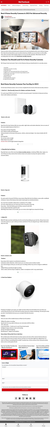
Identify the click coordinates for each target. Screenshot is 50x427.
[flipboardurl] (34, 399)
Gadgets (7, 9)
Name (3, 378)
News (9, 5)
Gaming (40, 5)
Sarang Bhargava (8, 16)
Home (3, 9)
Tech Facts (46, 5)
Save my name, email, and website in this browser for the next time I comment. (17, 387)
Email (3, 382)
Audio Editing (25, 5)
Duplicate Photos (33, 5)
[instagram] (19, 399)
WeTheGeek (23, 2)
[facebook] (16, 399)
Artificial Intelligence (16, 5)
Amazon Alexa (4, 141)
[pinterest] (30, 399)
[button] (46, 2)
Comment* (4, 367)
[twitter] (23, 399)
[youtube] (26, 399)
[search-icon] (48, 2)
